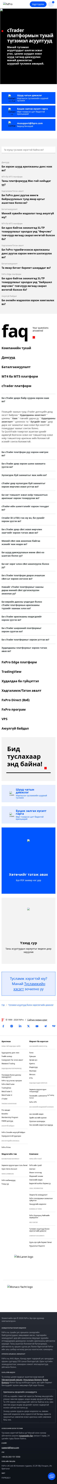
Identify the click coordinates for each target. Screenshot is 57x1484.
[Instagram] (11, 1026)
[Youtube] (36, 1026)
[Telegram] (45, 1026)
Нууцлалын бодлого (32, 1379)
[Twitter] (28, 1026)
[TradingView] (53, 1026)
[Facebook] (3, 1026)
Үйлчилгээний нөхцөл (12, 1379)
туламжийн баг (26, 1435)
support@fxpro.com (10, 1447)
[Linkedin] (20, 1026)
